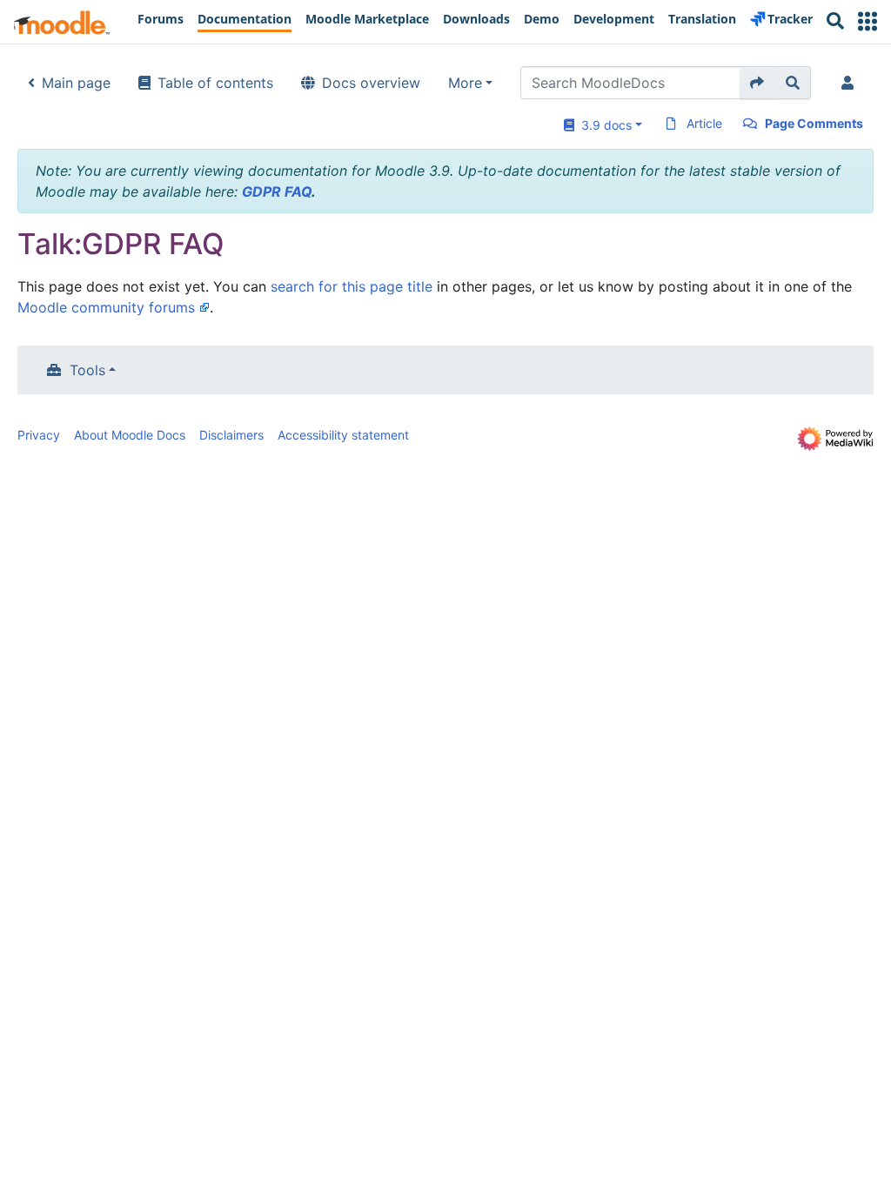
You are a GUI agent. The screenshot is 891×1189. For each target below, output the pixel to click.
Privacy (38, 434)
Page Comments (814, 123)
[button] (867, 21)
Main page (76, 82)
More (465, 82)
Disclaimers (231, 434)
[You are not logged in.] (851, 82)
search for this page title (351, 286)
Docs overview (371, 82)
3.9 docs (603, 125)
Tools (87, 370)
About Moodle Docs (129, 434)
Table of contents (215, 82)
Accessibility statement (343, 434)
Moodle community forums (106, 307)
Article (704, 123)
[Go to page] (757, 82)
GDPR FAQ (277, 191)
